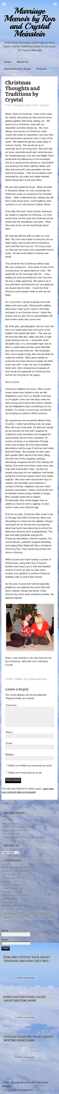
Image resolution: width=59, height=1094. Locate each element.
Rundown (6, 1089)
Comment (10, 705)
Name (8, 732)
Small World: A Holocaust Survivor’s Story (24, 837)
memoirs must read (12, 891)
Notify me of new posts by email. (25, 772)
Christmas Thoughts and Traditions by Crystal (22, 91)
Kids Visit (7, 819)
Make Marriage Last (12, 888)
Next (52, 803)
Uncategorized (9, 902)
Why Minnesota (10, 823)
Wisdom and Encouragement (17, 905)
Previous (9, 803)
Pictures (41, 69)
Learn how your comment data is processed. (27, 790)
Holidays (18, 678)
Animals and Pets (11, 874)
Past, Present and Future (35, 678)
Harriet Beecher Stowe (17, 69)
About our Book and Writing (16, 870)
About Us (22, 62)
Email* (4, 939)
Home (7, 62)
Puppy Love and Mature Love (17, 826)
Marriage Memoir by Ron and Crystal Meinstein (29, 22)
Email (8, 743)
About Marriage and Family (16, 867)
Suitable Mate (9, 898)
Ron (36, 105)
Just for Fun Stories (12, 884)
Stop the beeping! (11, 833)
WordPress (39, 1089)
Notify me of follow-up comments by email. (30, 765)
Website (9, 754)
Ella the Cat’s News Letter (15, 830)
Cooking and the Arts (13, 877)
